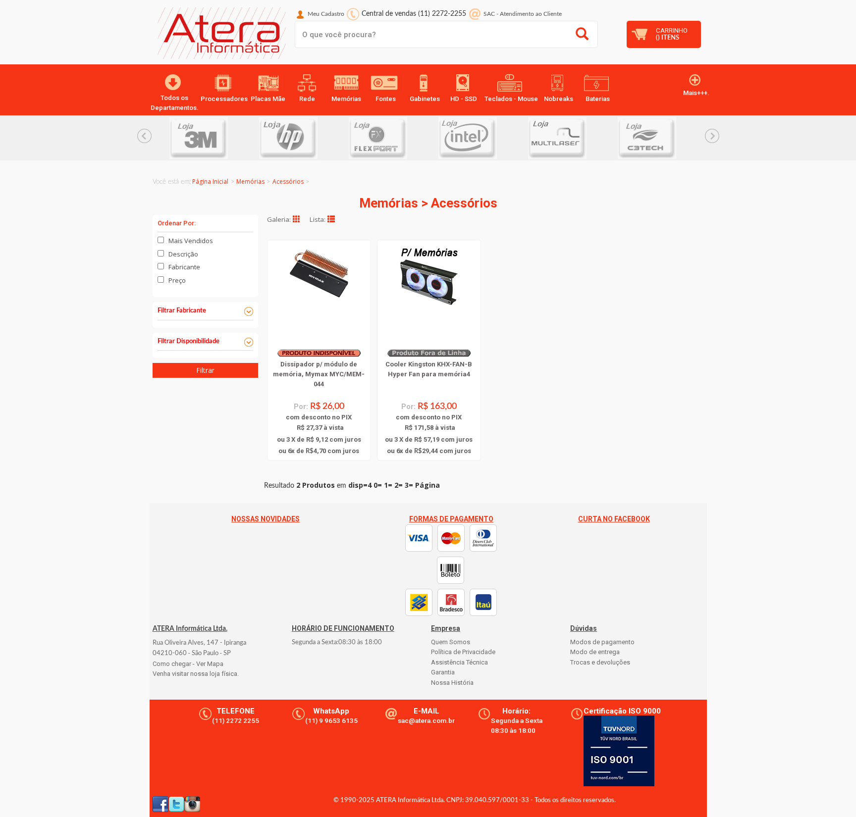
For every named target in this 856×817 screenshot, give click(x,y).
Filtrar (205, 370)
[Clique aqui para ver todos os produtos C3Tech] (662, 138)
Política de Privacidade (463, 652)
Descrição (183, 254)
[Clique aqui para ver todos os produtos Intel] (483, 138)
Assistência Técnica (459, 662)
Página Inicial (210, 181)
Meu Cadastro (326, 14)
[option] (214, 138)
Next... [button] (712, 136)
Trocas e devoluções (600, 662)
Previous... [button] (144, 136)
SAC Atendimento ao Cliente (522, 14)
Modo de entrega (595, 652)
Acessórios (288, 181)
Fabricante (184, 266)
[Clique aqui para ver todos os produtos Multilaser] (573, 138)
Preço (177, 280)
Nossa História (452, 682)
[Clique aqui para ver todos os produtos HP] (304, 138)
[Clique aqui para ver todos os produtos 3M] (214, 138)
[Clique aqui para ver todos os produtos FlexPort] (393, 138)
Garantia (443, 672)
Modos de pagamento (602, 642)
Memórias (250, 181)
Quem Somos (450, 642)
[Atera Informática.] (219, 35)
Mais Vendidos (190, 240)
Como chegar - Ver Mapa (188, 663)
